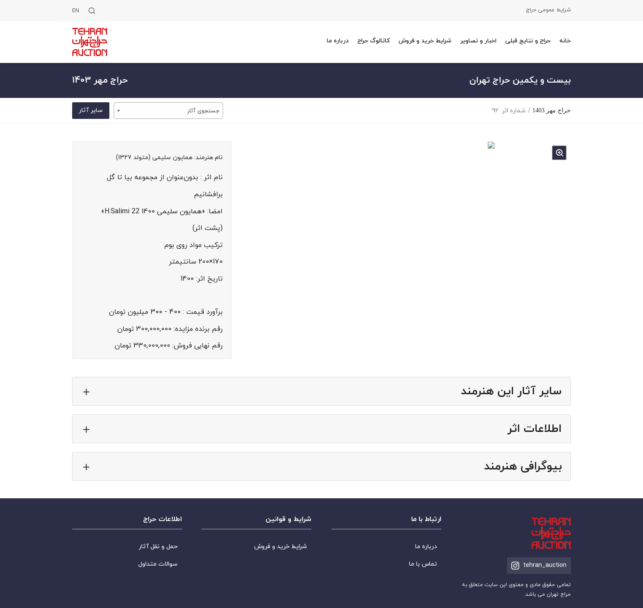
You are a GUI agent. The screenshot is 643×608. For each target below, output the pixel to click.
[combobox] (168, 110)
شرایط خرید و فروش (424, 41)
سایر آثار (91, 110)
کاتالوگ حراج (373, 41)
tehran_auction (544, 565)
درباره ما (338, 41)
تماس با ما (423, 564)
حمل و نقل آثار (158, 546)
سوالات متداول (158, 564)
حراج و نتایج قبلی (528, 41)
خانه (565, 41)
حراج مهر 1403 (551, 110)
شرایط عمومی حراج (548, 10)
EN (75, 11)
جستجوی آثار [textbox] (203, 111)
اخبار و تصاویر (478, 41)
